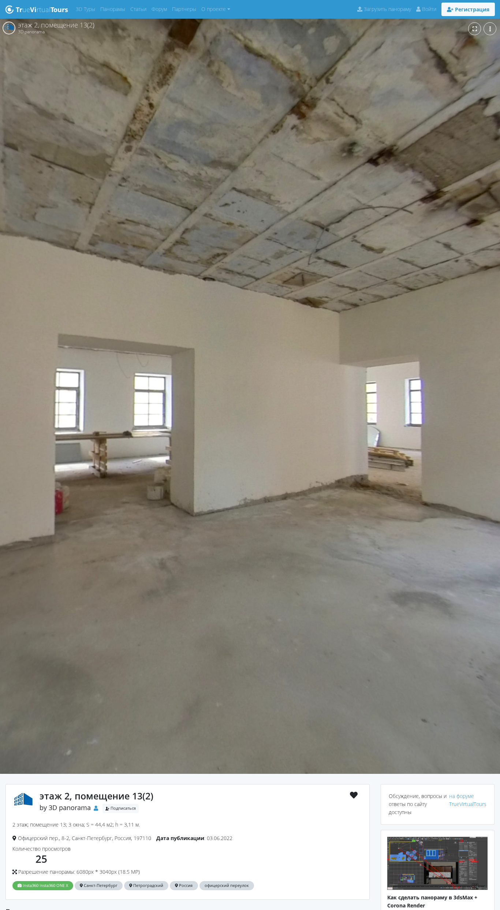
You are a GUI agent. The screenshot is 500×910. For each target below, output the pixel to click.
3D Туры (87, 8)
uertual (42, 9)
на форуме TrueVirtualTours (467, 800)
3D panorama (70, 807)
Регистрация (471, 9)
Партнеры (185, 8)
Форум (160, 8)
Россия (185, 885)
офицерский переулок (227, 885)
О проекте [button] (213, 8)
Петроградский (147, 885)
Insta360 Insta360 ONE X (45, 885)
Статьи (139, 8)
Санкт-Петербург (100, 885)
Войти (428, 8)
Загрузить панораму (386, 8)
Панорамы (114, 8)
